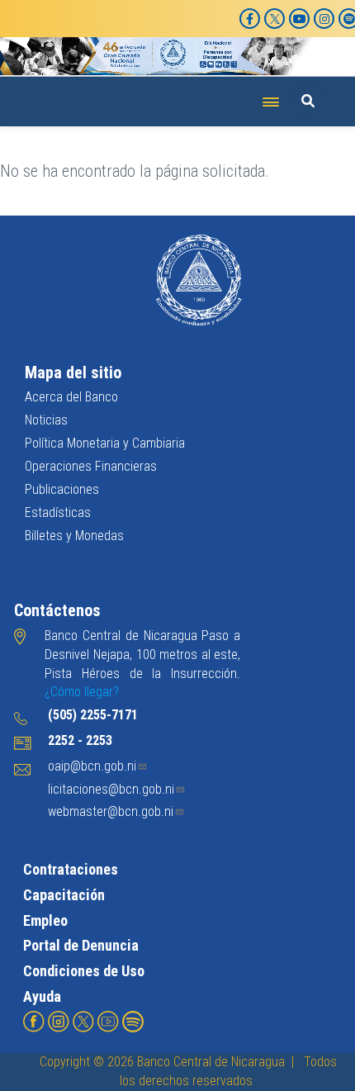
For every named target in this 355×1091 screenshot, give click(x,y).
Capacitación (64, 895)
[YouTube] (299, 18)
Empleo (45, 920)
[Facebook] (249, 18)
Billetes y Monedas (74, 535)
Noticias (46, 420)
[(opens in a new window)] (34, 1021)
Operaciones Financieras (91, 466)
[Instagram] (324, 18)
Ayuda (42, 996)
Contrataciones (70, 869)
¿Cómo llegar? (82, 692)
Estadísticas (58, 512)
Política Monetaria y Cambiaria (105, 443)
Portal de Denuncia (81, 945)
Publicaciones (62, 489)
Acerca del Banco (71, 397)
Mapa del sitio (73, 372)
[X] (274, 18)
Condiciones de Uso (83, 971)
